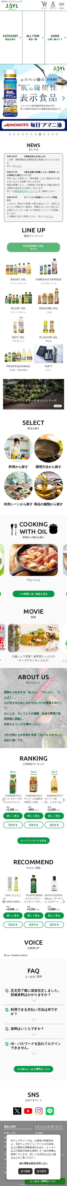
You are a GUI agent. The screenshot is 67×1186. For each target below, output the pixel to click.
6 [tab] (32, 134)
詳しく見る (13, 816)
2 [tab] (14, 134)
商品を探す (10, 37)
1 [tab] (10, 134)
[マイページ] (53, 6)
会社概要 (39, 1133)
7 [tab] (36, 134)
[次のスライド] (62, 98)
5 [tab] (27, 134)
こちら (18, 166)
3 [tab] (19, 134)
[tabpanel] (33, 97)
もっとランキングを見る (33, 840)
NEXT (63, 800)
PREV (3, 800)
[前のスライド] (4, 98)
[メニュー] (62, 5)
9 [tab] (44, 134)
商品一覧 (32, 37)
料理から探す (10, 1133)
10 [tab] (49, 134)
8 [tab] (40, 134)
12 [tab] (57, 134)
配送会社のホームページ (27, 191)
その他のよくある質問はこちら (33, 1069)
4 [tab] (23, 134)
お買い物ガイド (55, 37)
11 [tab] (53, 134)
